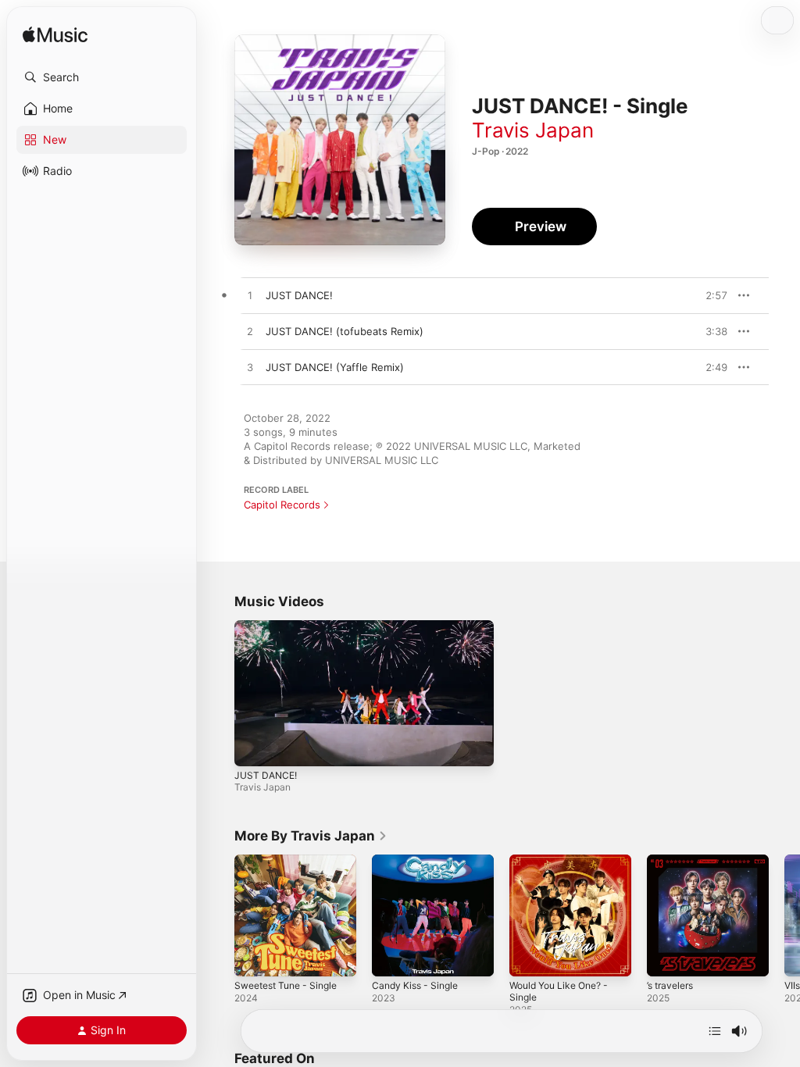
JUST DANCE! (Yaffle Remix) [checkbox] (335, 367)
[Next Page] (784, 915)
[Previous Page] (219, 915)
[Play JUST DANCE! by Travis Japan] (250, 296)
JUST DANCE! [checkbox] (299, 295)
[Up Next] (714, 1031)
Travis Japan (533, 130)
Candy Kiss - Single (415, 985)
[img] (55, 36)
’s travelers (670, 985)
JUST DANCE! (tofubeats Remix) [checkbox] (344, 331)
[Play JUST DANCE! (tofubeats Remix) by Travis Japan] (250, 332)
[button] (101, 77)
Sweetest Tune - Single (285, 985)
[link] (311, 835)
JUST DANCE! (265, 775)
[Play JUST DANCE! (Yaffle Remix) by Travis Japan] (250, 368)
